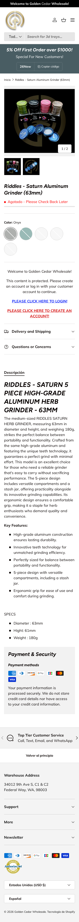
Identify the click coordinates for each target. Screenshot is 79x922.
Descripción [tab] (14, 372)
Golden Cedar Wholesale (30, 911)
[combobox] (39, 36)
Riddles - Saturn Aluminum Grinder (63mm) (42, 79)
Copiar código (50, 66)
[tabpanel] (39, 510)
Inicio (7, 79)
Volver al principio (39, 755)
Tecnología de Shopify (61, 911)
